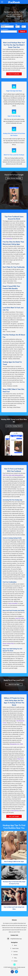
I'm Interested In (4, 29)
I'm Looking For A (5, 24)
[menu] (2, 2)
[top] (14, 964)
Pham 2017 (20, 759)
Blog (15, 957)
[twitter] (16, 971)
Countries (15, 954)
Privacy (16, 969)
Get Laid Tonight (14, 816)
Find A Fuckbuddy (14, 74)
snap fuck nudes (19, 618)
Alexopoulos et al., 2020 (16, 744)
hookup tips (9, 238)
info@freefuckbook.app (16, 938)
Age (16, 24)
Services (15, 951)
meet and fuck (15, 810)
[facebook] (12, 971)
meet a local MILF (13, 603)
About (15, 945)
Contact (15, 961)
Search (22, 31)
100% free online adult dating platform (13, 475)
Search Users (15, 948)
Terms (12, 969)
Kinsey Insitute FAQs (8, 643)
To (20, 26)
